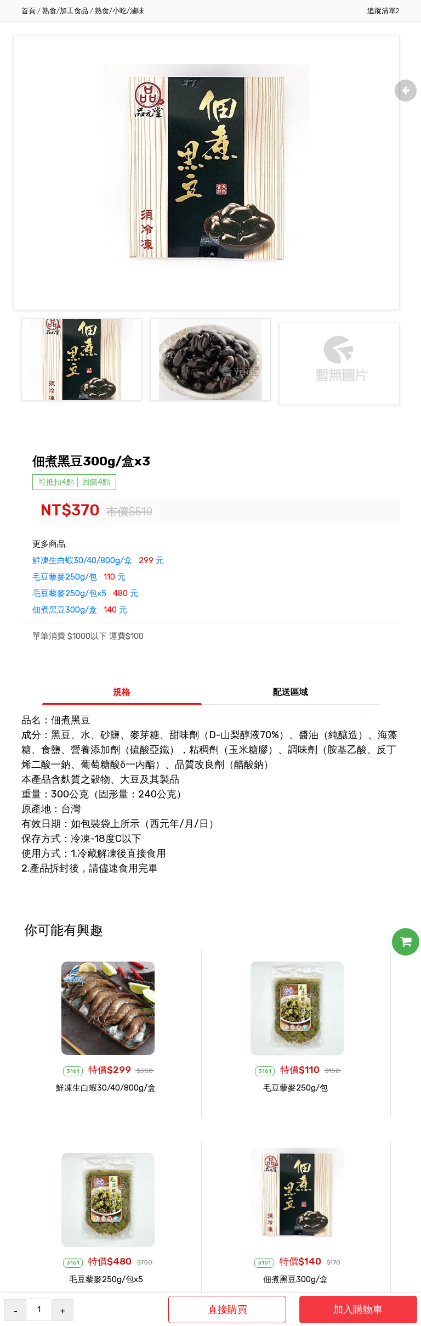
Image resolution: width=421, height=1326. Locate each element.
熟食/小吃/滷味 (119, 11)
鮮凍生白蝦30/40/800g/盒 (106, 1088)
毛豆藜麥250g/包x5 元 (85, 593)
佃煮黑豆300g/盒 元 (79, 610)
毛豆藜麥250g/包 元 (79, 577)
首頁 (28, 11)
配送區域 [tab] (290, 692)
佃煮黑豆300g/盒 (295, 1279)
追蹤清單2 (383, 11)
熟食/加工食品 (65, 11)
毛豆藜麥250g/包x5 (106, 1279)
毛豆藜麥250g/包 (295, 1088)
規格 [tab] (121, 692)
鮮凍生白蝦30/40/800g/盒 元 (98, 560)
